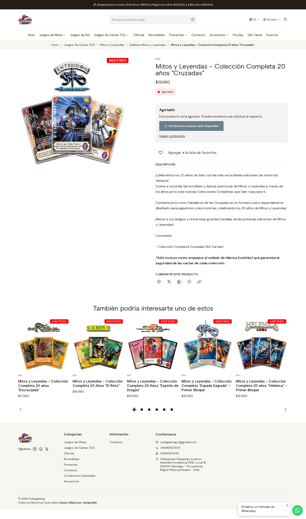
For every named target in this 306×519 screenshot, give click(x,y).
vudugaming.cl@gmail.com (178, 442)
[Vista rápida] (62, 345)
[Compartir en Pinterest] (189, 282)
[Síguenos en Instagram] (35, 449)
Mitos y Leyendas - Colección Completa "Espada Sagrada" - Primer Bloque (206, 385)
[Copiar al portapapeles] (199, 282)
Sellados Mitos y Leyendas (147, 45)
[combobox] (153, 19)
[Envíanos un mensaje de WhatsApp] (297, 510)
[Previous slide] (21, 409)
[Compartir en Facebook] (158, 282)
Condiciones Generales (80, 476)
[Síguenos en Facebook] (41, 449)
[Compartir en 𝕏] (169, 282)
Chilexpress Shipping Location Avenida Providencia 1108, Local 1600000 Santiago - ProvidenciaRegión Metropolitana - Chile (183, 464)
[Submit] (192, 19)
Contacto (198, 35)
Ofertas (138, 35)
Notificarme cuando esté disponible (193, 126)
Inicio (31, 35)
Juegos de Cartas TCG (110, 35)
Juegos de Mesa (50, 35)
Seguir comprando (172, 136)
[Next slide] (285, 409)
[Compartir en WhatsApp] (179, 282)
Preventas (176, 35)
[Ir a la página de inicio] (25, 19)
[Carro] (285, 20)
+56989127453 (170, 448)
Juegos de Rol (80, 35)
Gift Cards (255, 35)
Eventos (272, 35)
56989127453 (169, 453)
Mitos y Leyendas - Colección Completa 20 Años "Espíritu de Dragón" (152, 385)
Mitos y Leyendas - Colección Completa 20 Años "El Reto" (98, 383)
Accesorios (217, 35)
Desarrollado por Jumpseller (78, 502)
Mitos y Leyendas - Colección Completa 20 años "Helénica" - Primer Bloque (261, 385)
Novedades (157, 35)
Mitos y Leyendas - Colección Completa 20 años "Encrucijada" (43, 385)
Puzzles (238, 35)
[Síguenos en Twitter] (47, 449)
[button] (134, 409)
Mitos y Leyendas (112, 45)
